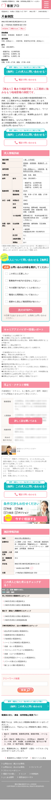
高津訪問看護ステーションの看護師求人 (20, 658)
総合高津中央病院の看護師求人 (16, 631)
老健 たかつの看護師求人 (14, 654)
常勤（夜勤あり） (29, 169)
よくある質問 (8, 777)
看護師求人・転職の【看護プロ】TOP (14, 11)
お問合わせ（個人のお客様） (14, 764)
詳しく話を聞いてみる (25, 421)
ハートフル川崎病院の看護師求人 (17, 643)
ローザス (29, 777)
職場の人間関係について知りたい (24, 294)
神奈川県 (32, 11)
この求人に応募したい (19, 273)
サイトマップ (36, 767)
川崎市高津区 (42, 11)
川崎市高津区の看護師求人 (14, 601)
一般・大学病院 (29, 160)
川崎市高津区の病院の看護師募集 (17, 605)
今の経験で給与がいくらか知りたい (25, 287)
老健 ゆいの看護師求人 (13, 646)
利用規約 (34, 774)
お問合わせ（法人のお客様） (14, 767)
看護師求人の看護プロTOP (17, 758)
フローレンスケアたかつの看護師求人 (19, 650)
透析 (34, 175)
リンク (23, 774)
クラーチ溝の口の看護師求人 (15, 661)
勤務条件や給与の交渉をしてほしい (25, 280)
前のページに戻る (39, 758)
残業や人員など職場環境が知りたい (25, 301)
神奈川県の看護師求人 (23, 538)
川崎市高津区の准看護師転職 (15, 620)
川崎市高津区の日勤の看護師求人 (17, 616)
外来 (29, 175)
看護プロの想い (9, 774)
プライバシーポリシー (12, 770)
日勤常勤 (41, 169)
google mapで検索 (22, 568)
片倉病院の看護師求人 (13, 639)
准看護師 (33, 163)
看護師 (25, 163)
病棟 (24, 175)
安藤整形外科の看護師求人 (14, 635)
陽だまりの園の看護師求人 (14, 665)
